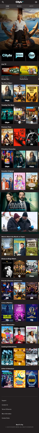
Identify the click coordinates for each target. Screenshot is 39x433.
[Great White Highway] (32, 379)
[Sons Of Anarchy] (32, 137)
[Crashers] (19, 247)
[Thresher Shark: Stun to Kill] (19, 379)
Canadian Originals (7, 171)
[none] (4, 400)
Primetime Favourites (8, 149)
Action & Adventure (7, 369)
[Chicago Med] (7, 115)
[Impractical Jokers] (32, 269)
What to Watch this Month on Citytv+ (13, 237)
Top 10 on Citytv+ (6, 83)
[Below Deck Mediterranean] (19, 93)
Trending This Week (7, 105)
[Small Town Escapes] (7, 181)
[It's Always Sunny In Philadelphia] (19, 269)
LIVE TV (31, 6)
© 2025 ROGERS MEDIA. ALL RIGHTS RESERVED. (19, 427)
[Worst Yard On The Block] (32, 247)
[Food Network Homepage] (32, 55)
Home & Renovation (7, 325)
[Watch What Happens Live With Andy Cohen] (7, 291)
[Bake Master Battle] (19, 181)
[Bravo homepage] (19, 55)
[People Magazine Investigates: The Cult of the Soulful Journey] (19, 313)
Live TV (3, 64)
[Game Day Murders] (7, 313)
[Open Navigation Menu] (36, 2)
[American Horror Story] (19, 137)
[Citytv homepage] (7, 55)
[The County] (32, 181)
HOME (7, 6)
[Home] (19, 2)
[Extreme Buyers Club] (32, 335)
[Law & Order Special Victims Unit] (7, 93)
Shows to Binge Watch (8, 259)
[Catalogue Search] (2, 2)
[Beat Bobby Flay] (19, 115)
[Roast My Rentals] (19, 335)
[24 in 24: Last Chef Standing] (7, 357)
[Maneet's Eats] (19, 357)
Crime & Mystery (6, 303)
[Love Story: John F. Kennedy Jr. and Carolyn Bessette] (7, 269)
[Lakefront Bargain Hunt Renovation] (7, 247)
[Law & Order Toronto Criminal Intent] (19, 159)
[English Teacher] (7, 137)
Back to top (19, 424)
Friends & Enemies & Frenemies (11, 281)
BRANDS (19, 6)
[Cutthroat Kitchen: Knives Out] (32, 357)
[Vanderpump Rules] (32, 291)
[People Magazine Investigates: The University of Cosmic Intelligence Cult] (32, 313)
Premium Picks (6, 127)
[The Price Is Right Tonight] (7, 159)
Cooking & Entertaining (8, 347)
